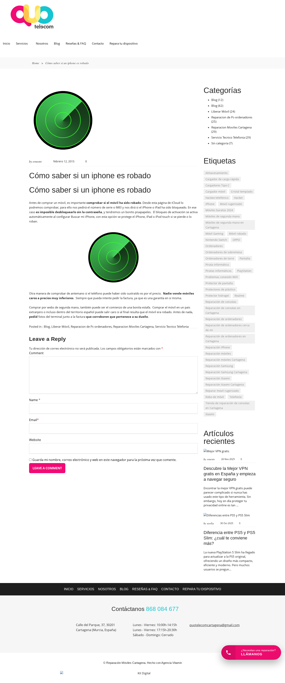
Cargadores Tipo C (217, 185)
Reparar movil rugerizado (222, 391)
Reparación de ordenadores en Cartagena (226, 338)
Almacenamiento (216, 173)
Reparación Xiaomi (218, 378)
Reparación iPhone (218, 347)
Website (35, 440)
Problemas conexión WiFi (222, 277)
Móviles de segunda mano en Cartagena (225, 225)
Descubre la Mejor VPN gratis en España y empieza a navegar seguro (230, 474)
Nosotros (42, 43)
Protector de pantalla (219, 283)
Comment (36, 353)
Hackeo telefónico (217, 198)
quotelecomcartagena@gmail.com (214, 625)
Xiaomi (210, 414)
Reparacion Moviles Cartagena (133, 326)
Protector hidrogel (217, 295)
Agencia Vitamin (171, 662)
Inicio (6, 43)
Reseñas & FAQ (76, 43)
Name (34, 400)
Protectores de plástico (220, 289)
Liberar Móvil (60, 326)
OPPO (236, 240)
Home (35, 63)
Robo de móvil (215, 397)
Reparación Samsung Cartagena (226, 372)
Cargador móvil (215, 191)
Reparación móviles (218, 353)
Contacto (98, 43)
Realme (239, 295)
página (162, 203)
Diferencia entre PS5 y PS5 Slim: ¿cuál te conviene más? (229, 538)
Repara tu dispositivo (124, 43)
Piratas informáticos (218, 271)
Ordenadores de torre (220, 258)
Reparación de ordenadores (224, 319)
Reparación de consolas (221, 302)
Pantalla (245, 258)
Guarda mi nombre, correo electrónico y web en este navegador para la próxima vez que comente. (104, 460)
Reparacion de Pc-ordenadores (91, 326)
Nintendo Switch (216, 240)
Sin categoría (219, 143)
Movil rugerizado (231, 204)
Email (34, 420)
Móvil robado (237, 233)
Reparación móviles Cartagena (225, 360)
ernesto (37, 161)
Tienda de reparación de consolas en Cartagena (228, 405)
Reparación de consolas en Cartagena (223, 310)
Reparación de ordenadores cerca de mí (228, 327)
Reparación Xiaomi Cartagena (225, 384)
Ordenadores (214, 246)
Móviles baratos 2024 (219, 210)
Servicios (22, 43)
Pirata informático (217, 264)
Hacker (238, 198)
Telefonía (236, 397)
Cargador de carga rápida (222, 179)
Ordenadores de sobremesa (224, 252)
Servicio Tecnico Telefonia (172, 326)
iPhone (210, 204)
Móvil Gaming (214, 233)
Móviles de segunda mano (223, 216)
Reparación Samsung (219, 366)
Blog (57, 43)
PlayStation (244, 271)
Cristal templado (241, 191)
